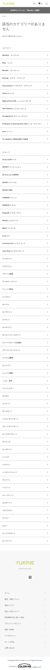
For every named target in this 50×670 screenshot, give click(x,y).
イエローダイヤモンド (10, 419)
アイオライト (7, 258)
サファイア (6, 365)
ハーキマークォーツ (9, 472)
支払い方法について (12, 611)
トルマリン (6, 464)
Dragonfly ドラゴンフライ (11, 213)
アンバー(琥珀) (7, 289)
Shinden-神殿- (7, 190)
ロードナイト (7, 541)
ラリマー (5, 518)
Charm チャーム (8, 93)
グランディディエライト (11, 350)
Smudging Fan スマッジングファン (15, 116)
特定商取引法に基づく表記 (14, 617)
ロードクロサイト (8, 533)
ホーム (4, 16)
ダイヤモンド (7, 411)
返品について (9, 605)
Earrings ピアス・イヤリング (13, 78)
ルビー (4, 525)
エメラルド (6, 297)
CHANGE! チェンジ (9, 197)
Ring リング (7, 63)
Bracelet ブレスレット (11, 70)
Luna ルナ (6, 236)
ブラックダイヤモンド (10, 426)
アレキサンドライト (9, 281)
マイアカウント (10, 635)
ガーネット (6, 319)
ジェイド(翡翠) (7, 373)
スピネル (5, 396)
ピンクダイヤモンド (9, 434)
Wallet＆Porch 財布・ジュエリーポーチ (16, 101)
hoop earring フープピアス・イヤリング (17, 85)
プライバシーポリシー (13, 623)
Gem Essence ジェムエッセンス (14, 108)
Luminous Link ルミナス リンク (13, 243)
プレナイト (6, 480)
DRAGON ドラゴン (9, 205)
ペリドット (6, 487)
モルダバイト (7, 502)
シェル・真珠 (7, 380)
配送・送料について (12, 599)
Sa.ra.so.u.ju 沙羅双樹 (10, 174)
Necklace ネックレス (10, 55)
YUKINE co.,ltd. (24, 660)
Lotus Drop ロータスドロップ (13, 251)
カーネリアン (7, 327)
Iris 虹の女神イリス (9, 159)
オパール (5, 304)
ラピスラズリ (7, 510)
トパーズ (5, 457)
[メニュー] (46, 3)
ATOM (11, 629)
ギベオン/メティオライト (11, 335)
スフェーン (6, 403)
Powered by (13, 666)
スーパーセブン (8, 388)
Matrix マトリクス (8, 228)
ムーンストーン (8, 495)
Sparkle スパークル (9, 182)
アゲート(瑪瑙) (7, 274)
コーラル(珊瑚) (7, 357)
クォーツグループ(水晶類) (11, 342)
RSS (6, 629)
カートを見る (9, 642)
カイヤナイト (7, 312)
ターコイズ (6, 441)
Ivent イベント (7, 131)
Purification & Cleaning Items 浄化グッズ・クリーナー (22, 124)
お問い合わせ (9, 648)
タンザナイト (7, 449)
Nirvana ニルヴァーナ (10, 220)
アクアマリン (7, 266)
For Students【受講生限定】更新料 (15, 139)
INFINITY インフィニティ (11, 167)
